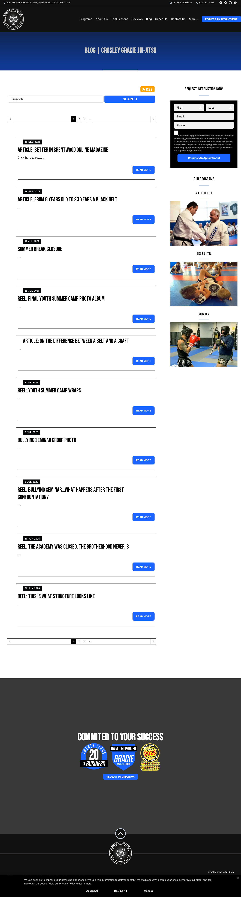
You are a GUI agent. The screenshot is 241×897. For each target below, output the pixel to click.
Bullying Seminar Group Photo (47, 440)
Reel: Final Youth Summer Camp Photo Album (61, 298)
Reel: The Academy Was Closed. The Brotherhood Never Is (73, 546)
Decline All (120, 890)
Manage (148, 890)
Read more (143, 169)
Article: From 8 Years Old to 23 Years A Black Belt (67, 199)
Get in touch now (182, 2)
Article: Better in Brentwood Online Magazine (63, 149)
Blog (149, 19)
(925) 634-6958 (206, 2)
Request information (120, 776)
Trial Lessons (119, 19)
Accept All (92, 890)
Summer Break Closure (40, 249)
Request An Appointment (221, 19)
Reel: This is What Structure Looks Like (56, 596)
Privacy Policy (67, 883)
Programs (86, 19)
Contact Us (178, 19)
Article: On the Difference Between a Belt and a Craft (76, 341)
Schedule (161, 19)
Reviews (137, 19)
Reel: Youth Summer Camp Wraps (49, 390)
